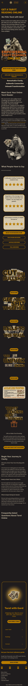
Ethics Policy (4, 672)
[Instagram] (10, 667)
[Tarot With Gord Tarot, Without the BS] (14, 2)
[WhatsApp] (18, 667)
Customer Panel (5, 680)
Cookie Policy (4, 675)
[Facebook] (26, 667)
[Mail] (2, 667)
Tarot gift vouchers (8, 436)
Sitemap (3, 677)
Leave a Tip (3, 678)
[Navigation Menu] (25, 2)
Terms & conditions (5, 673)
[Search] (2, 2)
